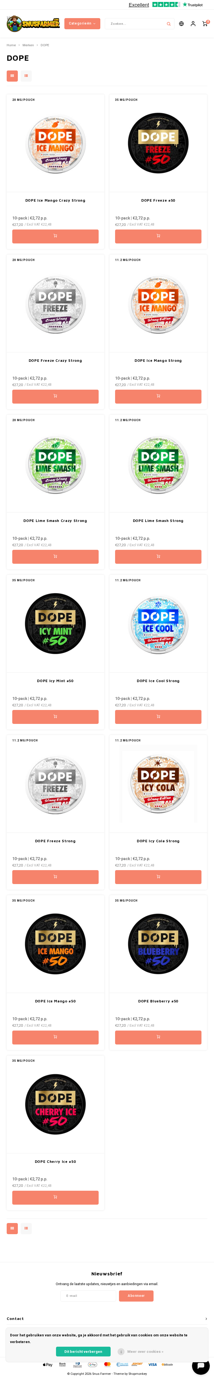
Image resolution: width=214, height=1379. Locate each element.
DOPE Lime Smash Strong (158, 520)
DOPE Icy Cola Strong (158, 841)
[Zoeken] (168, 23)
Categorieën (80, 23)
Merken (28, 45)
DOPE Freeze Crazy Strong (55, 360)
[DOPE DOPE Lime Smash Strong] (158, 463)
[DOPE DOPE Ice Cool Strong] (158, 624)
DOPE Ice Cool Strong (158, 680)
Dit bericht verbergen (83, 1351)
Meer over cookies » (145, 1351)
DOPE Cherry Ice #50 (55, 1161)
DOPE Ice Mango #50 (55, 1001)
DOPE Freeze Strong (55, 841)
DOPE (45, 45)
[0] (204, 23)
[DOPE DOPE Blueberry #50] (158, 944)
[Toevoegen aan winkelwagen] (55, 236)
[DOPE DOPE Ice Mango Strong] (158, 303)
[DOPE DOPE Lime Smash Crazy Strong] (55, 463)
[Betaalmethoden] (47, 1364)
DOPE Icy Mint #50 (55, 680)
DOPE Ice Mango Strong (158, 360)
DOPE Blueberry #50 (158, 1001)
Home (11, 45)
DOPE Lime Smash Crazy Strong (55, 520)
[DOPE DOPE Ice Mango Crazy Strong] (55, 143)
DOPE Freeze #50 (158, 200)
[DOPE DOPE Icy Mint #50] (55, 624)
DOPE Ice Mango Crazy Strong (55, 200)
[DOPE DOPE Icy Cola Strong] (158, 784)
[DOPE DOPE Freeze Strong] (55, 784)
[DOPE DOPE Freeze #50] (158, 143)
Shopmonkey (137, 1373)
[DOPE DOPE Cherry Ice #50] (55, 1104)
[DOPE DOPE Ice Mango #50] (55, 944)
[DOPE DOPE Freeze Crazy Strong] (55, 303)
